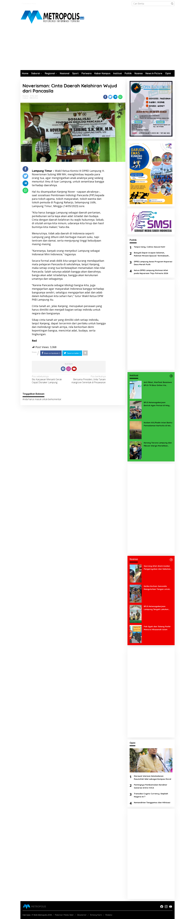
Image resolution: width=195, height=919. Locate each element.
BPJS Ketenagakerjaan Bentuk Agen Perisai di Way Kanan (156, 404)
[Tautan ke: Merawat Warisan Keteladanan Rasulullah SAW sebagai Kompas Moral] (151, 760)
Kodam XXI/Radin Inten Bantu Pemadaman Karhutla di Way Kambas (158, 424)
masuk (38, 399)
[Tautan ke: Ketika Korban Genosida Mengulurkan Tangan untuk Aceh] (136, 593)
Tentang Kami (96, 915)
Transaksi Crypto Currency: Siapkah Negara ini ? (151, 795)
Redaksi (108, 915)
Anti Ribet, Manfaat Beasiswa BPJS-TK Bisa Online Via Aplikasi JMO (158, 384)
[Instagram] (68, 368)
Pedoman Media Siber (64, 915)
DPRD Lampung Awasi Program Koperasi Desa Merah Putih (153, 263)
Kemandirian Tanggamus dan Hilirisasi (152, 802)
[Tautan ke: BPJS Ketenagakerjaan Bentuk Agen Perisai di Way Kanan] (136, 409)
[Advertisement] (97, 49)
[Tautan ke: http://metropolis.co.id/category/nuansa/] (171, 559)
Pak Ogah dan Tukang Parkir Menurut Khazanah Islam (157, 628)
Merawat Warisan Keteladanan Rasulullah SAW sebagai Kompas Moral (152, 777)
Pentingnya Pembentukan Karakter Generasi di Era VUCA (150, 786)
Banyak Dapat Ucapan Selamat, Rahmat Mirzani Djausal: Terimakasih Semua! (151, 254)
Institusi (25, 98)
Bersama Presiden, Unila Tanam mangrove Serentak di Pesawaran (89, 379)
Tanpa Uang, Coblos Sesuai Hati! (149, 247)
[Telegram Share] (115, 97)
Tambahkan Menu (29, 3)
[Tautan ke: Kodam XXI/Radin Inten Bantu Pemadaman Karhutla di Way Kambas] (136, 429)
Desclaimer (82, 915)
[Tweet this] (110, 97)
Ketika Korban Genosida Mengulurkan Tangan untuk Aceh (157, 588)
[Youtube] (74, 368)
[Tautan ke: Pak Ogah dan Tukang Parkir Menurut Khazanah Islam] (136, 633)
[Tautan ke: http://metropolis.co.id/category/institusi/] (171, 376)
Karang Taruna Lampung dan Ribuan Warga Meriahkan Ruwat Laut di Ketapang (158, 444)
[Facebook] (63, 368)
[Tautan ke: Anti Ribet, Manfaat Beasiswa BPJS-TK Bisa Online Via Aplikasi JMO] (136, 389)
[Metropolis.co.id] (52, 17)
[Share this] (105, 97)
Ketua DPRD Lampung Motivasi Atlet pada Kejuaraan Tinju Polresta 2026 (151, 271)
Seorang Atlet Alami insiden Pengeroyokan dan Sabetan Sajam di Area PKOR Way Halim (157, 568)
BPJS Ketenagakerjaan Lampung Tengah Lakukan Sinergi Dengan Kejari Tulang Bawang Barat (157, 608)
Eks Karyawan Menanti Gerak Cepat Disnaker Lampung (47, 379)
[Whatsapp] (120, 97)
